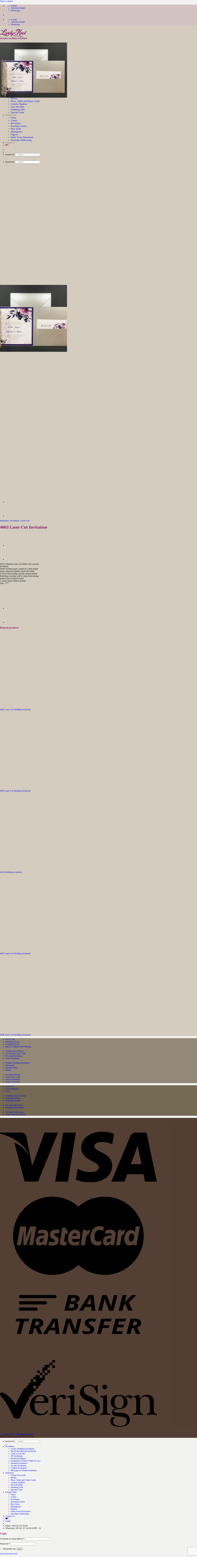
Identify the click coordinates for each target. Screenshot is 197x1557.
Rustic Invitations (12, 1082)
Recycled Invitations (14, 1056)
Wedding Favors (12, 1042)
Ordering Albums (12, 1098)
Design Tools (11, 1492)
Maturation (10, 1065)
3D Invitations (17, 1456)
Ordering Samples (13, 1100)
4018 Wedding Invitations (11, 872)
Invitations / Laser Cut (19, 520)
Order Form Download (15, 1114)
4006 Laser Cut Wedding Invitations (15, 1035)
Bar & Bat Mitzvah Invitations (23, 1451)
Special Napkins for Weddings (18, 1046)
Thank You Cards (12, 1077)
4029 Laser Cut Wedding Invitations (15, 709)
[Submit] (6, 1444)
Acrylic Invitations (18, 1465)
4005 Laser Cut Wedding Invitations (15, 953)
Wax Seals (15, 1504)
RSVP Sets (10, 1039)
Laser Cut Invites (18, 1453)
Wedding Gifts (17, 1487)
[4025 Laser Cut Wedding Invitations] (33, 786)
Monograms (16, 1506)
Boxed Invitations (18, 1458)
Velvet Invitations (12, 1079)
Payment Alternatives (14, 1105)
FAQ (7, 1091)
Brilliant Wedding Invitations (17, 1063)
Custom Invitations (19, 1468)
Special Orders (11, 1068)
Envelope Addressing (14, 1112)
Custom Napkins (18, 1482)
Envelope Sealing (12, 1074)
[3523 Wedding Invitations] (12, 501)
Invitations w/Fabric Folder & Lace (25, 1461)
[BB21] (12, 516)
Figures (14, 1509)
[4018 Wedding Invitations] (33, 867)
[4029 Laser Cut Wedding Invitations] (33, 705)
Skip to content (6, 1)
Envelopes (15, 1499)
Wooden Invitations (19, 1463)
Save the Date (17, 1485)
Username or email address (12, 1539)
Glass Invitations (12, 1058)
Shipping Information (14, 1107)
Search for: (10, 1441)
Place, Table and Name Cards (23, 1480)
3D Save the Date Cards (15, 1053)
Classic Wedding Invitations (22, 1449)
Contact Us (10, 1516)
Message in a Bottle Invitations (24, 1470)
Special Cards (16, 1490)
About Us (9, 1086)
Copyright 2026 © (16, 1434)
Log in (19, 1549)
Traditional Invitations (14, 1051)
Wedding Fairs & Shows (15, 1096)
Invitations (4, 520)
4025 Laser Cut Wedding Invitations (15, 791)
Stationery (9, 1473)
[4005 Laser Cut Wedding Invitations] (33, 949)
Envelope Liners (18, 1502)
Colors (13, 1497)
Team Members (11, 1089)
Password (5, 1544)
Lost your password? (9, 1553)
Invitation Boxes (12, 1044)
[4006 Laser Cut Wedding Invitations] (33, 1030)
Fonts (13, 1494)
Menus (13, 1477)
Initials (8, 1070)
